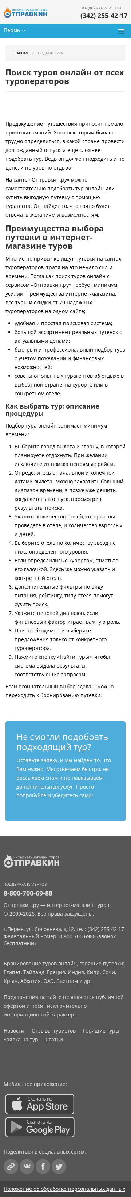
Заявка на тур (21, 1039)
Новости (14, 1030)
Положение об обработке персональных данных (64, 1188)
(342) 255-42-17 (103, 15)
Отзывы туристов (54, 1030)
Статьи (54, 1039)
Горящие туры (101, 1030)
